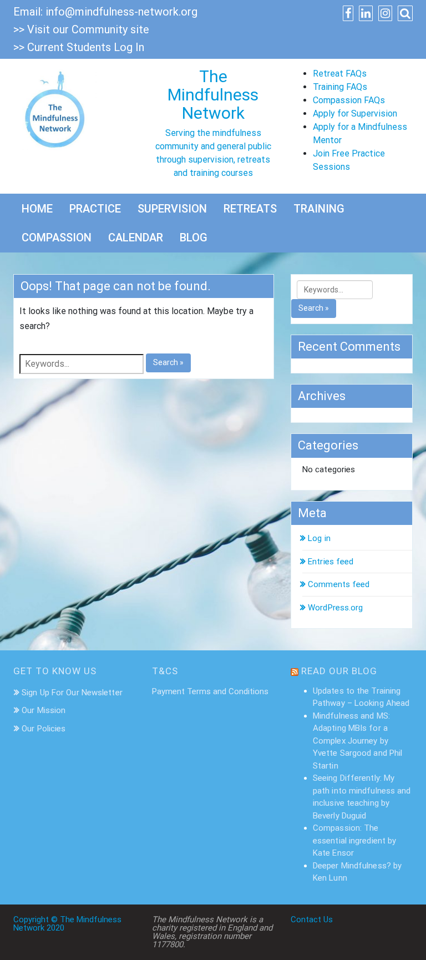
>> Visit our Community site (81, 29)
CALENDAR (135, 237)
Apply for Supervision (355, 113)
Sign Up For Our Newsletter (72, 693)
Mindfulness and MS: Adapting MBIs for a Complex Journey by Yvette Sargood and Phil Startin (357, 741)
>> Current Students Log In (78, 47)
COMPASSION (57, 237)
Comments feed (338, 584)
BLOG (193, 237)
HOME (37, 208)
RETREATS (250, 208)
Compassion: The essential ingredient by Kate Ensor (354, 840)
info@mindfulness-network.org (121, 11)
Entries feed (330, 562)
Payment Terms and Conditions (210, 691)
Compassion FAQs (349, 100)
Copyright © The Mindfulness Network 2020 (67, 923)
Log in (319, 538)
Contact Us (312, 919)
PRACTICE (95, 208)
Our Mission (43, 710)
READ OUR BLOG (339, 670)
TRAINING (318, 208)
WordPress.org (335, 608)
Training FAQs (340, 87)
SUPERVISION (172, 208)
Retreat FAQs (340, 73)
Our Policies (43, 729)
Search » (168, 362)
